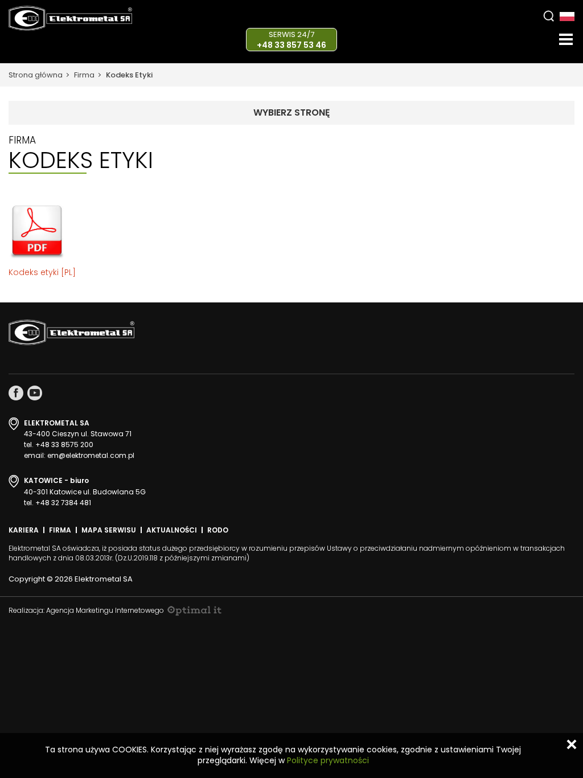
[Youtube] (34, 393)
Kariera (24, 530)
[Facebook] (16, 393)
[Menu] (566, 39)
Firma (84, 74)
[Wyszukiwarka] (548, 16)
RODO (217, 530)
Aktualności (171, 530)
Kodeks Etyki (129, 74)
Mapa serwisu (108, 530)
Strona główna (36, 74)
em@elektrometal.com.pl (90, 455)
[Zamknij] (571, 744)
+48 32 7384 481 (63, 502)
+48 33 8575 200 (64, 444)
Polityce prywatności (328, 760)
